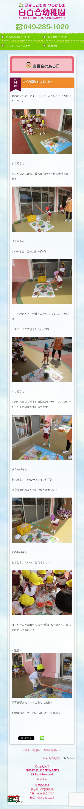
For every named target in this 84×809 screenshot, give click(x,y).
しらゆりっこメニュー (18, 45)
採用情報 (53, 45)
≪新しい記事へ (32, 750)
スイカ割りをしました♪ (37, 81)
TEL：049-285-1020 (42, 793)
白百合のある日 (52, 758)
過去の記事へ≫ (52, 750)
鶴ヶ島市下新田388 (42, 789)
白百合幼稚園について (18, 37)
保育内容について (57, 37)
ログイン (42, 778)
